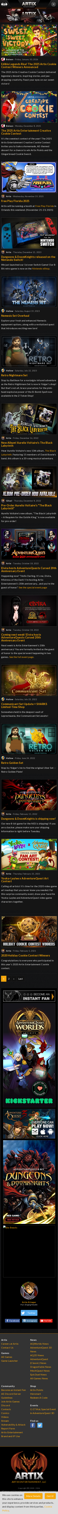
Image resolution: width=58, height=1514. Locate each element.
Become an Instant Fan (13, 1389)
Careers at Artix (10, 1343)
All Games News (39, 1378)
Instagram (32, 1320)
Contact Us (7, 1347)
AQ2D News (37, 1355)
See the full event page (21, 656)
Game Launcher (9, 1360)
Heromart (35, 1393)
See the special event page (33, 587)
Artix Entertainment (47, 1491)
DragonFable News (40, 1366)
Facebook (14, 1320)
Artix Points (36, 1389)
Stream (5, 1420)
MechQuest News (40, 1370)
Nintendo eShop (41, 268)
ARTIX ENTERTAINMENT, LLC (29, 1481)
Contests (6, 1409)
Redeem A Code (39, 1397)
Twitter (31, 1312)
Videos (5, 1416)
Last (20, 978)
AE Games (6, 1356)
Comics (5, 1413)
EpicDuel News (38, 1374)
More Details (33, 1496)
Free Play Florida (44, 206)
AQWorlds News (39, 1343)
